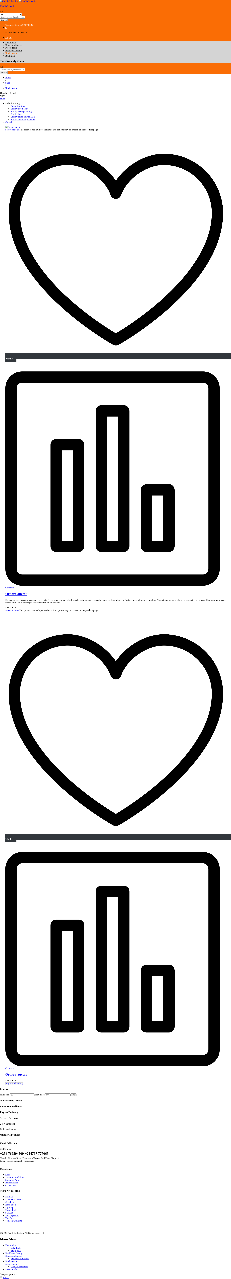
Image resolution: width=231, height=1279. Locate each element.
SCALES (9, 1212)
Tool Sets (9, 1218)
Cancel (8, 122)
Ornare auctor (16, 594)
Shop (7, 1174)
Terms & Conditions (14, 1177)
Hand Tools (10, 1204)
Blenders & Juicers (20, 1258)
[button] (4, 1277)
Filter (73, 1095)
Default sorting (18, 106)
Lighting (9, 1207)
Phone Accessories (19, 1266)
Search (4, 20)
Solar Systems (12, 1215)
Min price (4, 1094)
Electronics (10, 42)
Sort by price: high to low (23, 119)
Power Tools (11, 48)
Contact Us (10, 1185)
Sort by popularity (19, 108)
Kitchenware (11, 53)
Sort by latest (17, 114)
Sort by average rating (21, 111)
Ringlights (10, 56)
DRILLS (9, 1196)
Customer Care (12, 25)
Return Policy (11, 1182)
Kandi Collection (8, 6)
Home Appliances (13, 45)
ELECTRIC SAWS (13, 1199)
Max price (40, 1094)
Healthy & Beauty (13, 50)
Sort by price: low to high (23, 116)
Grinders (9, 1202)
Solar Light (16, 1248)
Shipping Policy (12, 1180)
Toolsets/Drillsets (13, 1221)
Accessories (11, 1264)
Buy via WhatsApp (14, 1083)
